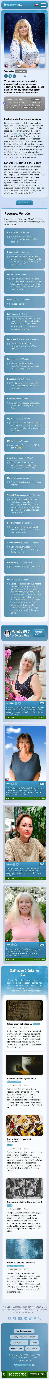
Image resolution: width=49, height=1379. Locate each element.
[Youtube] (20, 1318)
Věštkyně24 (15, 1355)
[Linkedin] (25, 1318)
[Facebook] (14, 1318)
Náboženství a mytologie (15, 1266)
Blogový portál (16, 1348)
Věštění (9, 1145)
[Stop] (10, 76)
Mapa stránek (32, 1348)
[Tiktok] (30, 1318)
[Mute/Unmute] (14, 76)
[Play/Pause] (6, 76)
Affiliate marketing (19, 1343)
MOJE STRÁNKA (39, 718)
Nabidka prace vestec (24, 1331)
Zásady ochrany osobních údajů (24, 1337)
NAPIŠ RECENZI (24, 203)
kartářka (31, 172)
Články (34, 1343)
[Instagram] (9, 1318)
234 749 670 (32, 1358)
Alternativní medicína (14, 1082)
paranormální (15, 133)
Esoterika (37, 1024)
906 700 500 (36, 100)
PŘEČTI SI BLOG (39, 633)
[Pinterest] (35, 1318)
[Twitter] (39, 1318)
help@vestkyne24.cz (24, 1360)
